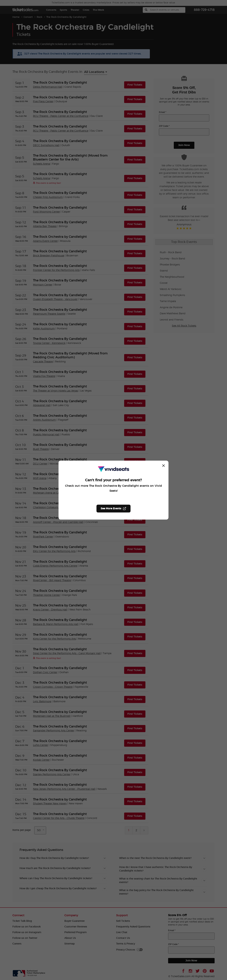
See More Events (111, 508)
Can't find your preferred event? (113, 480)
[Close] (163, 465)
